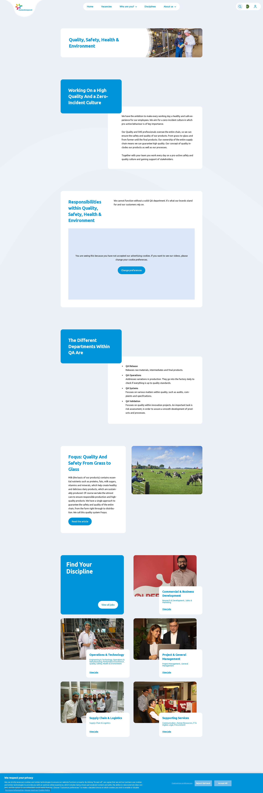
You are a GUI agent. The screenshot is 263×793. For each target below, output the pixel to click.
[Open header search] (240, 6)
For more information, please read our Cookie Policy (27, 790)
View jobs (166, 609)
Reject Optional (203, 783)
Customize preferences (182, 783)
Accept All (222, 783)
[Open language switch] (247, 6)
